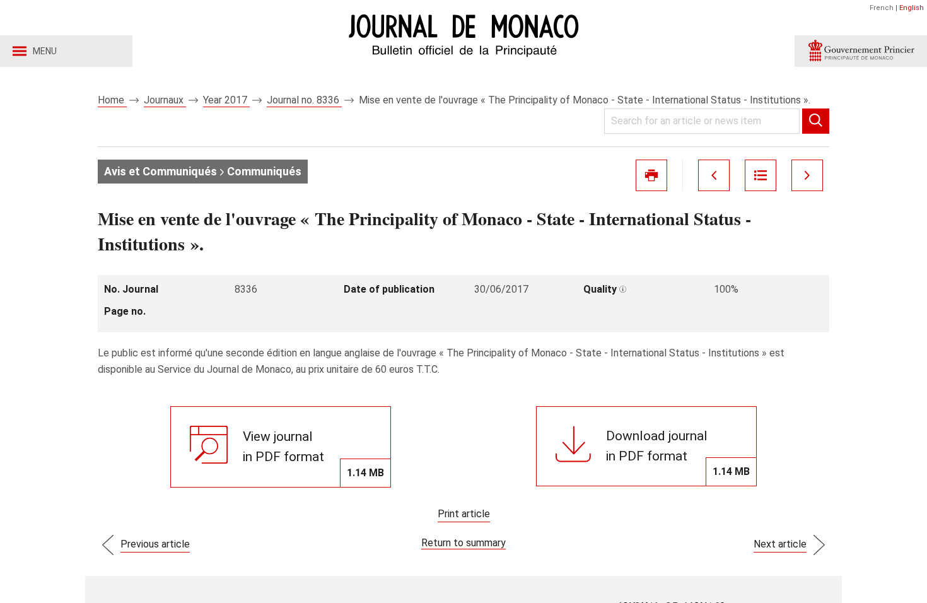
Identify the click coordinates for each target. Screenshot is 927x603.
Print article (464, 514)
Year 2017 (226, 100)
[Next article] (807, 175)
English (911, 8)
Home (112, 100)
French (882, 8)
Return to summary (463, 543)
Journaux (165, 100)
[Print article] (651, 175)
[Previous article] (714, 175)
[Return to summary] (760, 175)
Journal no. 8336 (304, 100)
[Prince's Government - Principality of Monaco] (861, 51)
